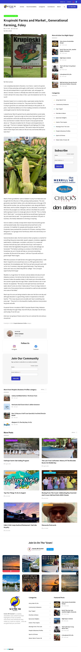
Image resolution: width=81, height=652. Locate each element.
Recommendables (31, 6)
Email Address (15, 372)
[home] (10, 7)
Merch (59, 6)
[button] (42, 6)
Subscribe (73, 6)
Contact (69, 2)
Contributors (51, 6)
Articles (22, 6)
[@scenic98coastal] (29, 549)
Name (12, 367)
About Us (62, 2)
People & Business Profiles (11, 16)
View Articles (17, 335)
